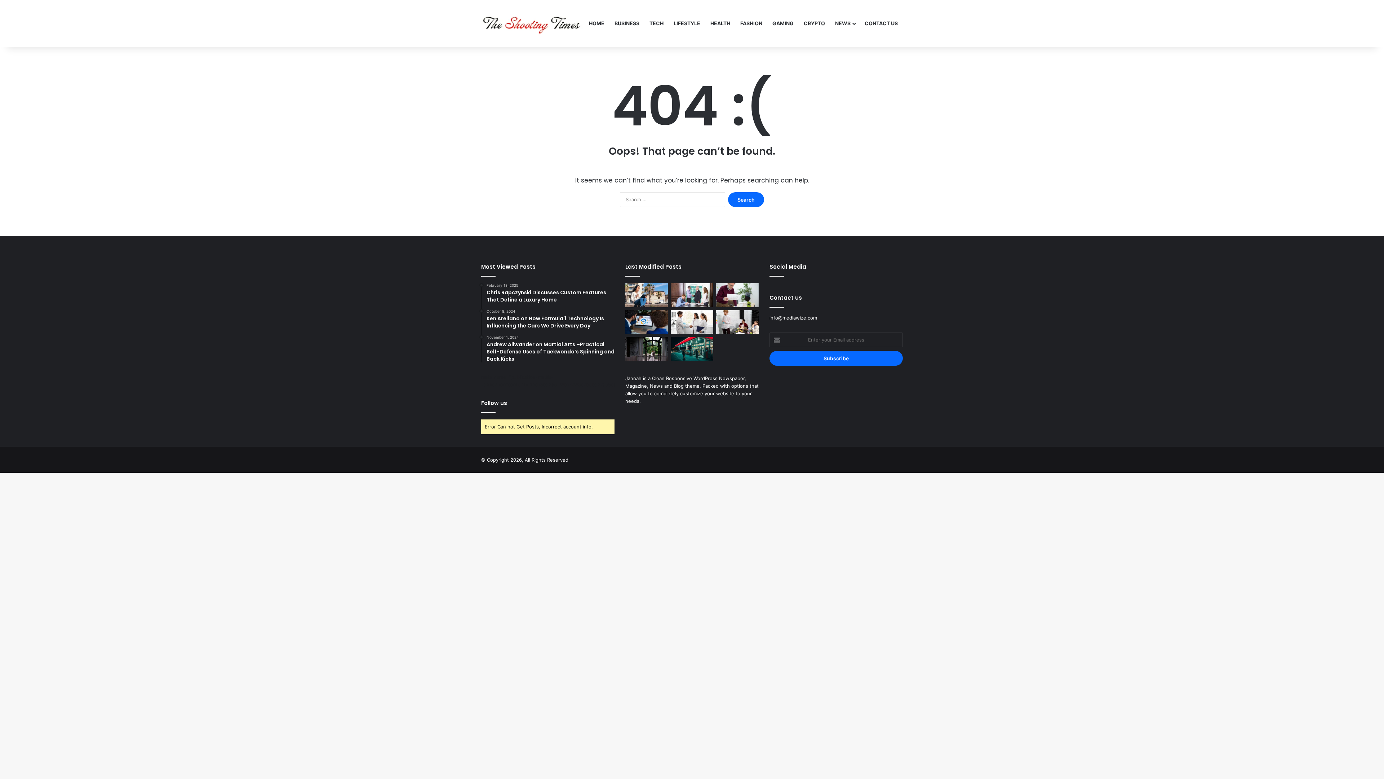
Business (627, 23)
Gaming (783, 23)
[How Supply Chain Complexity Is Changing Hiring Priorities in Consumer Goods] (692, 322)
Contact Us (881, 23)
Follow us (494, 403)
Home (596, 23)
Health (720, 23)
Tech (656, 23)
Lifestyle (687, 23)
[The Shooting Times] (532, 23)
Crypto (814, 23)
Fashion (751, 23)
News (843, 23)
